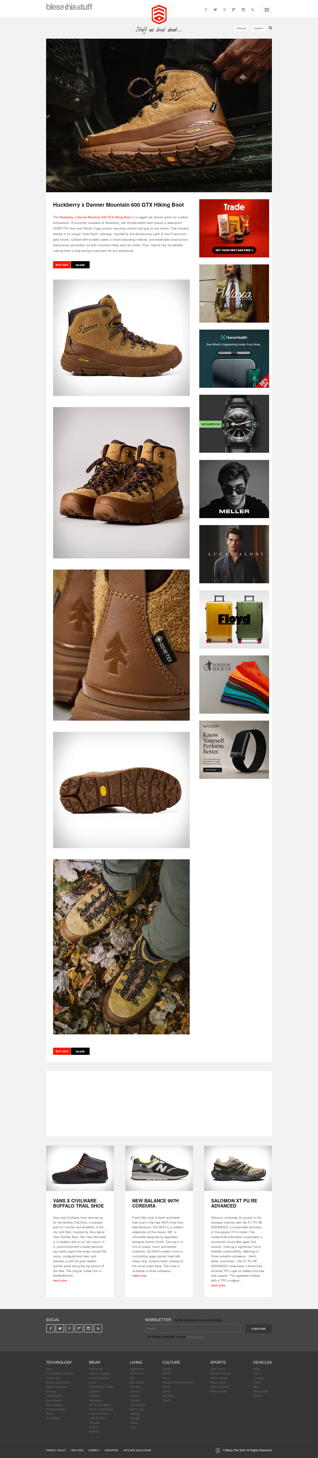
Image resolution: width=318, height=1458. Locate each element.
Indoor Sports (218, 1378)
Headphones (54, 1395)
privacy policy (195, 1336)
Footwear (95, 1395)
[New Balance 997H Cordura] (159, 1168)
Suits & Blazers (98, 1413)
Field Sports (217, 1369)
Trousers (94, 1422)
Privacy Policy (56, 1450)
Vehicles (262, 1362)
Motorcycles (260, 1391)
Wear (94, 1362)
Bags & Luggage (99, 1373)
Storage (135, 1418)
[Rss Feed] (253, 10)
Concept (258, 1378)
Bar (132, 1378)
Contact (93, 1450)
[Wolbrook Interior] (234, 424)
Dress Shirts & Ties (101, 1387)
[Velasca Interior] (234, 293)
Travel (166, 1400)
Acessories (96, 1369)
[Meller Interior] (234, 489)
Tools (49, 1413)
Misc (256, 1387)
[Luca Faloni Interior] (234, 554)
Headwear (95, 1400)
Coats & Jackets (99, 1378)
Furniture (135, 1387)
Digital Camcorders (58, 1382)
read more (60, 1280)
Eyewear (94, 1391)
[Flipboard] (234, 10)
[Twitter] (215, 10)
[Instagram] (243, 10)
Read (165, 1391)
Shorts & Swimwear (101, 1409)
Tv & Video (53, 1418)
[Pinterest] (225, 10)
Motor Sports (218, 1382)
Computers (53, 1378)
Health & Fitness (220, 1373)
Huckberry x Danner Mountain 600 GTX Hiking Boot (95, 217)
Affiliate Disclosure (137, 1450)
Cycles (257, 1382)
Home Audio (54, 1400)
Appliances (137, 1369)
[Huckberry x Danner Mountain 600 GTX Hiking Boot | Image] (159, 115)
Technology (59, 1362)
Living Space (138, 1405)
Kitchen (134, 1395)
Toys (133, 1427)
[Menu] (267, 10)
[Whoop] (234, 750)
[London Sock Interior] (234, 684)
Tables (134, 1422)
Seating (135, 1413)
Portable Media (55, 1409)
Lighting (135, 1400)
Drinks (166, 1373)
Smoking (168, 1395)
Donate (167, 1369)
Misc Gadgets (54, 1405)
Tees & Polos (97, 1418)
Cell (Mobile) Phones (59, 1373)
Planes (257, 1395)
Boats (256, 1369)
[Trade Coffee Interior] (234, 228)
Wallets (93, 1427)
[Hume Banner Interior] (234, 359)
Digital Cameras (56, 1387)
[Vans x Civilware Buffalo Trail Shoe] (80, 1168)
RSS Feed (77, 1450)
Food (165, 1378)
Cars (256, 1373)
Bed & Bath (137, 1382)
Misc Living (137, 1409)
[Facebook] (206, 10)
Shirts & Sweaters (100, 1405)
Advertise (111, 1450)
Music (166, 1387)
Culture (171, 1362)
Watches (94, 1431)
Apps (49, 1369)
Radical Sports (219, 1387)
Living (136, 1362)
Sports (218, 1362)
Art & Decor (137, 1373)
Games (134, 1391)
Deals (92, 1382)
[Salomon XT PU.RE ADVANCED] (238, 1168)
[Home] (159, 14)
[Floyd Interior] (234, 619)
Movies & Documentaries (178, 1382)
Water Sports (218, 1391)
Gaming (51, 1391)
